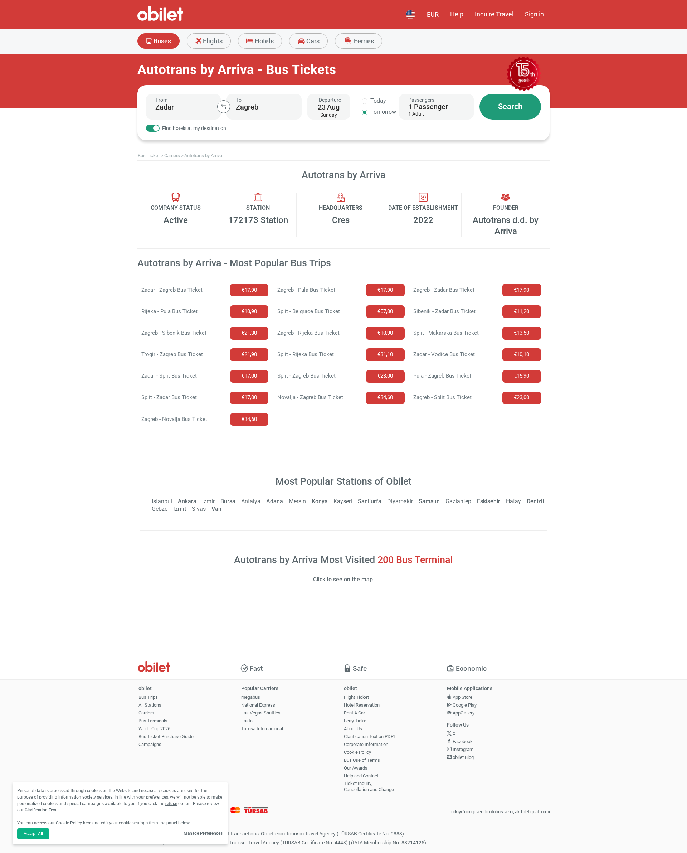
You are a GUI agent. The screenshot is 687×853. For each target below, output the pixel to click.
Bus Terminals (152, 720)
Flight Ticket (356, 697)
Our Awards (355, 768)
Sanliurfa (369, 501)
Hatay (513, 501)
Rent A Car (354, 713)
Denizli (535, 501)
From (161, 100)
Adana (274, 501)
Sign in (534, 14)
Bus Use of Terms (362, 760)
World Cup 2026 (154, 728)
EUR (433, 14)
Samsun (429, 501)
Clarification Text (41, 810)
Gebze (159, 508)
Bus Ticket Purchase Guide (166, 736)
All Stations (149, 705)
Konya (320, 501)
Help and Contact (361, 776)
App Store (462, 697)
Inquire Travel (494, 14)
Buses (161, 41)
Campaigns (149, 744)
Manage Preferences (203, 833)
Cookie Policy (357, 752)
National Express (258, 705)
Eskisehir (488, 501)
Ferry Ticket (356, 720)
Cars (312, 41)
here (87, 822)
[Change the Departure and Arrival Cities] (223, 106)
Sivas (199, 508)
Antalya (250, 501)
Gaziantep (458, 501)
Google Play (464, 705)
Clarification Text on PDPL (370, 736)
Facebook (462, 741)
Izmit (179, 508)
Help (456, 14)
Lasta (247, 720)
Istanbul (162, 501)
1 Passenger (428, 106)
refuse (171, 803)
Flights (212, 41)
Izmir (208, 501)
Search (510, 106)
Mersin (297, 501)
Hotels (263, 41)
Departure (330, 100)
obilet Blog (463, 757)
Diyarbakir (400, 501)
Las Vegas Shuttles (261, 713)
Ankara (187, 501)
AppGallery (463, 713)
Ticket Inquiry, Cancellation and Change (369, 786)
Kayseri (342, 501)
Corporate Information (366, 744)
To (239, 100)
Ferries (363, 41)
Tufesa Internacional (262, 728)
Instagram (462, 749)
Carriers (146, 713)
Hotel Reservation (362, 705)
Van (216, 508)
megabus (250, 697)
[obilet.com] (177, 19)
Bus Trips (148, 697)
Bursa (227, 501)
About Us (353, 728)
